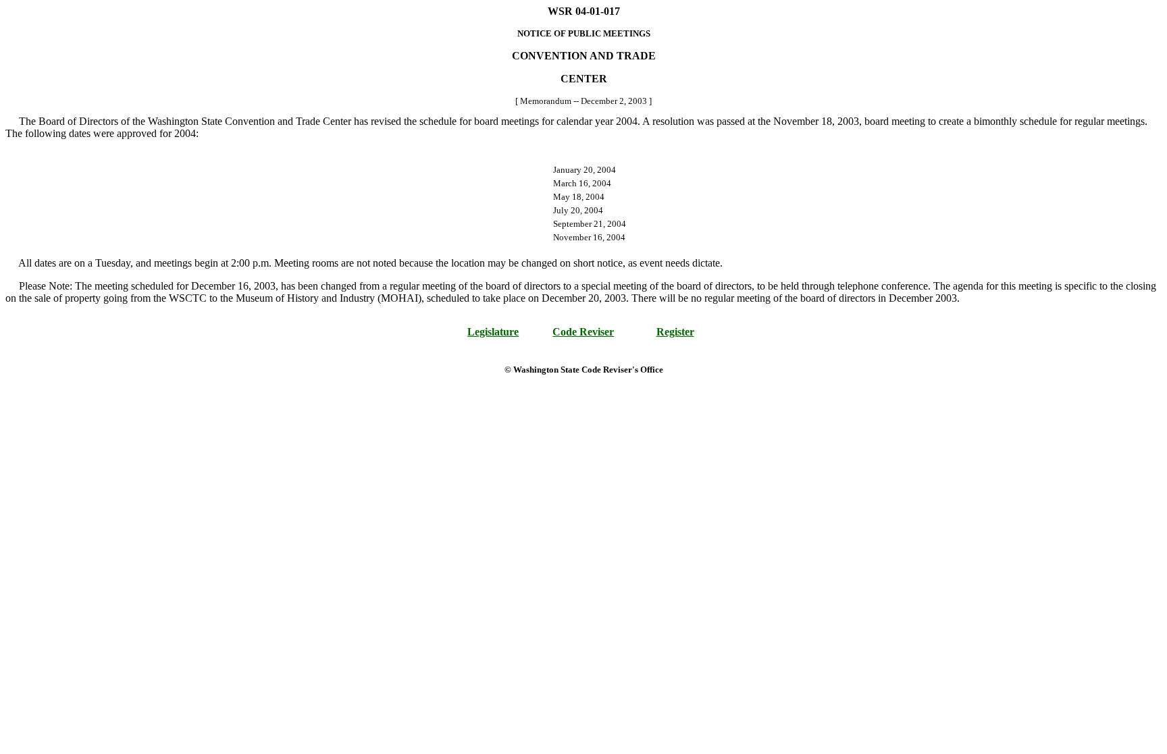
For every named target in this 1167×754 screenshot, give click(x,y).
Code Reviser (583, 332)
